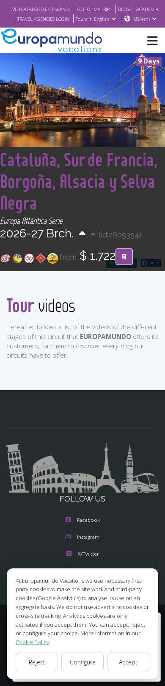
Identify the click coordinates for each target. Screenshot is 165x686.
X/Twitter (88, 554)
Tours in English (92, 19)
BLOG (124, 9)
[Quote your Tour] (124, 256)
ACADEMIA (147, 9)
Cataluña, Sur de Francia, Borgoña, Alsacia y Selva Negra (78, 181)
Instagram (88, 537)
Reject (37, 662)
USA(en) (142, 19)
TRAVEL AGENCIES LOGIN (43, 19)
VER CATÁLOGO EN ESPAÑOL (41, 9)
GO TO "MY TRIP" (94, 9)
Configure (83, 662)
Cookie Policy (32, 642)
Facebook (88, 520)
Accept (128, 662)
